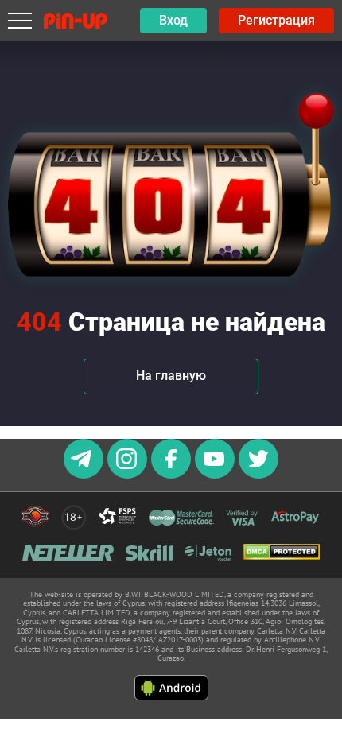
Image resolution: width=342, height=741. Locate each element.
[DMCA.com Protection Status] (281, 553)
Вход (173, 20)
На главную (171, 375)
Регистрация (276, 20)
